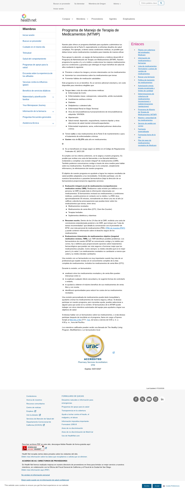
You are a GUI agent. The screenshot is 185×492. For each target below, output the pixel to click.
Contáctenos (31, 396)
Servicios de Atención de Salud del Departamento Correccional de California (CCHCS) (40, 422)
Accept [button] (157, 486)
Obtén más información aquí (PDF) (35, 470)
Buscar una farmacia (146, 77)
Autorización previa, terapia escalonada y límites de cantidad (146, 88)
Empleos (31, 411)
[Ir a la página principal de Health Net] (29, 18)
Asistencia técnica (31, 123)
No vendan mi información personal (35, 475)
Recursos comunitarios (35, 404)
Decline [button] (146, 486)
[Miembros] (87, 19)
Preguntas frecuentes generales (37, 117)
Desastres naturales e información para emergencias (77, 401)
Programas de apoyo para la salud (35, 66)
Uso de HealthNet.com (71, 436)
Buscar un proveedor (61, 4)
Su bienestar (79, 4)
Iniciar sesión (58, 9)
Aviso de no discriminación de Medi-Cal (77, 432)
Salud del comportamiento (34, 59)
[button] (171, 486)
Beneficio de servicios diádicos (36, 91)
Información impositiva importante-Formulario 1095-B (75, 422)
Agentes (113, 19)
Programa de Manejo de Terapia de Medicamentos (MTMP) (147, 112)
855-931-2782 (75, 320)
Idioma (116, 4)
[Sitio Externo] (94, 352)
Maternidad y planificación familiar (34, 98)
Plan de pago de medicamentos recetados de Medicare (147, 142)
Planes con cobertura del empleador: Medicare (146, 52)
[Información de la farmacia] (53, 111)
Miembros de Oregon (97, 4)
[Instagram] (155, 399)
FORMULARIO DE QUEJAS (73, 396)
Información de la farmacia (34, 111)
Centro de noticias (33, 407)
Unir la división (33, 415)
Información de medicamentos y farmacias (144, 60)
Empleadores (129, 19)
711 (88, 320)
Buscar (161, 3)
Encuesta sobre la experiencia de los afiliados (37, 74)
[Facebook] (135, 399)
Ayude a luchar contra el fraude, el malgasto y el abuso (75, 415)
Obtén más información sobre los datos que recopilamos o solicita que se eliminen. (54, 457)
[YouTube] (148, 399)
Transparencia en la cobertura (74, 411)
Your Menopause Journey (34, 105)
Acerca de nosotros (34, 400)
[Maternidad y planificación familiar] (53, 96)
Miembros (80, 19)
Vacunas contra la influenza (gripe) (35, 83)
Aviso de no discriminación (72, 428)
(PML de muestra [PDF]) (115, 228)
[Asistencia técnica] (53, 122)
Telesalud (27, 53)
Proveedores (97, 19)
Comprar (66, 19)
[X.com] (142, 399)
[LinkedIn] (161, 399)
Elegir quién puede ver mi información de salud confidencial (45, 480)
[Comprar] (72, 19)
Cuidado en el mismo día (34, 47)
